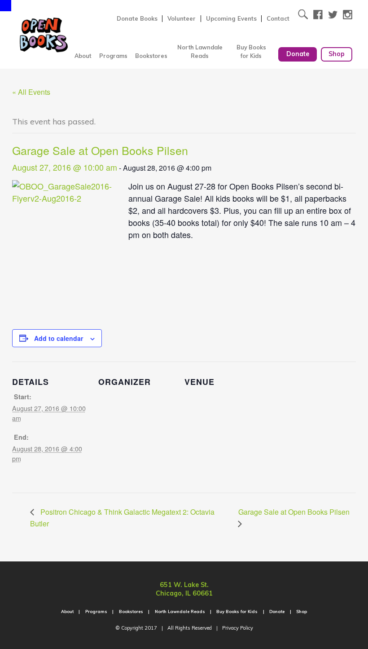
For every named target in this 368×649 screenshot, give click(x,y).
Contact (278, 18)
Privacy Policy (237, 628)
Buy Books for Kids (251, 51)
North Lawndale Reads (200, 51)
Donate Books (137, 18)
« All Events (31, 92)
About (82, 55)
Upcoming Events (231, 18)
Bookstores (151, 55)
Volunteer (181, 18)
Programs (113, 55)
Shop (337, 54)
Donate (297, 54)
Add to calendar (58, 338)
